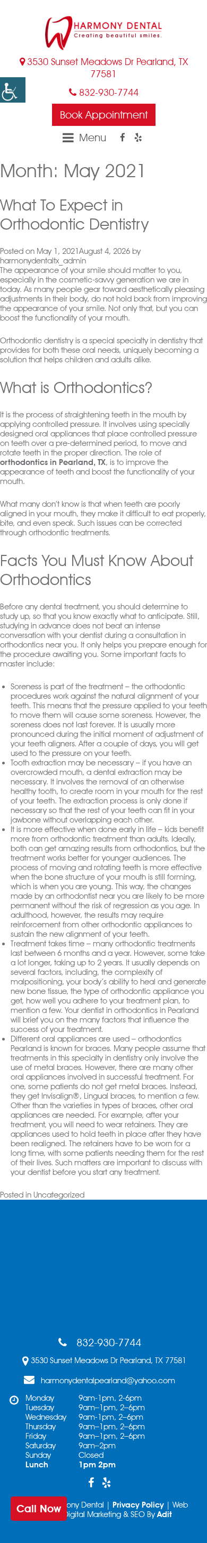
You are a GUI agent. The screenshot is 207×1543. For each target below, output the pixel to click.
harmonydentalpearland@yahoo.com (108, 1380)
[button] (12, 90)
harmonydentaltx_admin (43, 261)
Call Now (38, 1508)
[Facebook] (122, 137)
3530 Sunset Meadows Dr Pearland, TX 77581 (107, 67)
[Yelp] (138, 137)
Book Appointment (104, 114)
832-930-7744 (107, 92)
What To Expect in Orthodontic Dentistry (79, 214)
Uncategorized (58, 1195)
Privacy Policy (138, 1505)
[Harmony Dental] (103, 33)
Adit (164, 1514)
